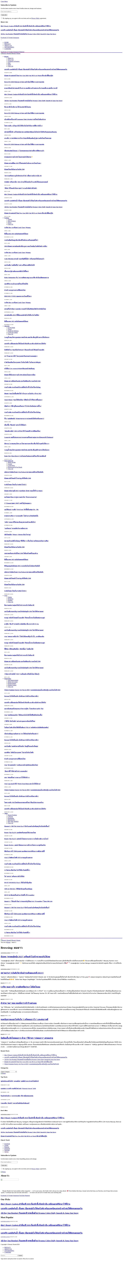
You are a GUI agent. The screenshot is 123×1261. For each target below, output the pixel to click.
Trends (10, 219)
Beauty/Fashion (12, 815)
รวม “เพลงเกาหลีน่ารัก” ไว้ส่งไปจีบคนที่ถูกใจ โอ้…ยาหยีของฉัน (24, 636)
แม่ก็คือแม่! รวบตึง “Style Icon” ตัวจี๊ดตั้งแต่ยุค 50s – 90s (21, 509)
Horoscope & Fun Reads (15, 467)
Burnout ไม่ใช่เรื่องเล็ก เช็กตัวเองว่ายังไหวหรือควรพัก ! (21, 696)
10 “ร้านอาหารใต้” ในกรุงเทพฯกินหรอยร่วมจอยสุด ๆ (20, 356)
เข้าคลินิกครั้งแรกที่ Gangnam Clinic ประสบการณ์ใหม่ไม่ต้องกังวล (25, 119)
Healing (10, 600)
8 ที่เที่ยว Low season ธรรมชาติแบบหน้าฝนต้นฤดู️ (19, 368)
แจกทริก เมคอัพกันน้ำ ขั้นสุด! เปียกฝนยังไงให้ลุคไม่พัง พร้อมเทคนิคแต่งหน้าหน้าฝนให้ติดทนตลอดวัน (30, 30)
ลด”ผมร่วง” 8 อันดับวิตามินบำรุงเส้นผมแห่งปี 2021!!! (22, 973)
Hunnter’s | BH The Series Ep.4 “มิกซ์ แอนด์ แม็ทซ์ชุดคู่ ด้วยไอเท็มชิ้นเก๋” (27, 826)
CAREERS (7, 49)
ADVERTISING (9, 47)
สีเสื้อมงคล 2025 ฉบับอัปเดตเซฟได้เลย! (16, 234)
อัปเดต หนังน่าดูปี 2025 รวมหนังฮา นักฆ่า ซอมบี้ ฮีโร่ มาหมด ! (23, 491)
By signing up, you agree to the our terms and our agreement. (24, 18)
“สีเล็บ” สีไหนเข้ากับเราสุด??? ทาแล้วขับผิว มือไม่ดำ (20, 188)
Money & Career (13, 682)
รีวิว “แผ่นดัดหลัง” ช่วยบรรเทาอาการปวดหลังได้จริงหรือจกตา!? (24, 418)
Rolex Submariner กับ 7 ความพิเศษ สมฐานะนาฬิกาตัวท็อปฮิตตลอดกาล (26, 277)
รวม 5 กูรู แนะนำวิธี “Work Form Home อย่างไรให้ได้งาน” (22, 783)
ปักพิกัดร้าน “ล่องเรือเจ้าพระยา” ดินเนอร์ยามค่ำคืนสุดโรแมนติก (24, 350)
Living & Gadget (13, 332)
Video (6, 813)
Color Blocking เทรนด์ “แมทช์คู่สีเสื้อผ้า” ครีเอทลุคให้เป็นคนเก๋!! (24, 259)
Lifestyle (6, 326)
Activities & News (5, 952)
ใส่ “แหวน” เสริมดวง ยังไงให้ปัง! (14, 876)
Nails (9, 64)
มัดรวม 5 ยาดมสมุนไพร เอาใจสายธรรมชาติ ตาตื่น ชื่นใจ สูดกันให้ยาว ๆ (26, 443)
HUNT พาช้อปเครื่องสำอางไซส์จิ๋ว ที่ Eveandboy (19, 895)
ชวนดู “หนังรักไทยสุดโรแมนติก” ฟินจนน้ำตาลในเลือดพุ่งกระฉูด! (24, 617)
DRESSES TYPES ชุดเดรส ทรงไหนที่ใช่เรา (18, 296)
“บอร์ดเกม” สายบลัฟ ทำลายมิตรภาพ (15, 528)
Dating (10, 597)
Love (5, 595)
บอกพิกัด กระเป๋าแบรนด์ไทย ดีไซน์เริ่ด (16, 284)
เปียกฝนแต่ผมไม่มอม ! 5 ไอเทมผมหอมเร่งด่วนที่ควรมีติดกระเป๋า (24, 150)
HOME (6, 42)
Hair (9, 63)
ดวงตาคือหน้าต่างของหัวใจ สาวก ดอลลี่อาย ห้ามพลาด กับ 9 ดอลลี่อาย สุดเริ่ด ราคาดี (30, 88)
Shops (9, 222)
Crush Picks (11, 465)
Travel (10, 329)
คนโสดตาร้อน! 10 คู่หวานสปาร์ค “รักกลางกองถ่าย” (20, 497)
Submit (20, 1255)
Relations (10, 599)
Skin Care (11, 60)
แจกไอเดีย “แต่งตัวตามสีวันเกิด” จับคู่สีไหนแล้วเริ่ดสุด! (21, 746)
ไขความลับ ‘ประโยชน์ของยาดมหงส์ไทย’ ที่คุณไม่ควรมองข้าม (23, 802)
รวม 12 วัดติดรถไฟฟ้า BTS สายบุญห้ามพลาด (18, 857)
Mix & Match (12, 221)
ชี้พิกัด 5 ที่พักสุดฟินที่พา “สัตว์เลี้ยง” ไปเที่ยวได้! (18, 649)
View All (10, 66)
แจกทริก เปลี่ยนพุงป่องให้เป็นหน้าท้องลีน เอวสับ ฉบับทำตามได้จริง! (25, 343)
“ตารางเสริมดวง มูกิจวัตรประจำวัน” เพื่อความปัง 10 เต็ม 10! (23, 175)
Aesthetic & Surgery (14, 61)
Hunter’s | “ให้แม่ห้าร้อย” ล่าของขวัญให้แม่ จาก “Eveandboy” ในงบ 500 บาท (28, 901)
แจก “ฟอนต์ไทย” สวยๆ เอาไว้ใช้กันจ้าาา (17, 777)
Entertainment (8, 460)
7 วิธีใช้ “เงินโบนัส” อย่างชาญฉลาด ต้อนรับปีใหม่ (19, 721)
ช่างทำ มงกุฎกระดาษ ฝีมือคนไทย (14, 290)
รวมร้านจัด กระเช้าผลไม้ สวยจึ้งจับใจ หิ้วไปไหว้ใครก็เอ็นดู (22, 387)
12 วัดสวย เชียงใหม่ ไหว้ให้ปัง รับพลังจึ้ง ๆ (17, 870)
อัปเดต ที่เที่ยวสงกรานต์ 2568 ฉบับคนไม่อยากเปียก (19, 375)
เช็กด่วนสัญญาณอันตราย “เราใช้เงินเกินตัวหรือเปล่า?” (21, 733)
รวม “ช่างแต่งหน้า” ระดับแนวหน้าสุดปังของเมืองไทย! (21, 765)
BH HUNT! (11, 820)
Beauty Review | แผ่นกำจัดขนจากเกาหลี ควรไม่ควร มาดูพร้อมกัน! (25, 845)
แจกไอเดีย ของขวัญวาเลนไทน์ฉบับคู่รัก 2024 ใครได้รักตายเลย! (23, 611)
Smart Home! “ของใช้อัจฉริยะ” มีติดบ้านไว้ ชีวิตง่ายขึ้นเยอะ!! (23, 400)
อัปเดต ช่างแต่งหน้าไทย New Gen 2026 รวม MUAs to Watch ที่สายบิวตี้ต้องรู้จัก (28, 75)
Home (8, 942)
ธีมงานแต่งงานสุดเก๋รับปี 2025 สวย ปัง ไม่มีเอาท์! (19, 605)
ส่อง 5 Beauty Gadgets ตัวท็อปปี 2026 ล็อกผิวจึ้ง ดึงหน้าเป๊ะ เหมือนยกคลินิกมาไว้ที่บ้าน (26, 26)
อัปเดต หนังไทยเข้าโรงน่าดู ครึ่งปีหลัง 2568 (17, 478)
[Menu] (1, 39)
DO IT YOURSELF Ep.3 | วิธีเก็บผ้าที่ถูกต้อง (18, 882)
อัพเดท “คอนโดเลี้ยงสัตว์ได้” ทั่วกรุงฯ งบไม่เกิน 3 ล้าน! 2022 (22, 393)
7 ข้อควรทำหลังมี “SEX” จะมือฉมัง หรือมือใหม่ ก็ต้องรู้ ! (22, 674)
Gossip (10, 464)
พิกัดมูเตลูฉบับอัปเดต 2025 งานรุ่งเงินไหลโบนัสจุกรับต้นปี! (22, 566)
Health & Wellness (13, 331)
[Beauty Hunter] (10, 53)
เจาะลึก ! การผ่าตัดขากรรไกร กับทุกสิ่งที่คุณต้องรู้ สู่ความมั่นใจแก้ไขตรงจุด (27, 138)
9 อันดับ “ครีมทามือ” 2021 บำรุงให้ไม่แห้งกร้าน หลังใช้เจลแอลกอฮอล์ (26, 182)
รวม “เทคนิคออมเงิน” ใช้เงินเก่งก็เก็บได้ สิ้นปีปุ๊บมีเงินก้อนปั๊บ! (23, 715)
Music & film (11, 462)
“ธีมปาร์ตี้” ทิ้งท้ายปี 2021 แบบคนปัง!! (15, 771)
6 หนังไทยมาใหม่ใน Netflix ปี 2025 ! (15, 484)
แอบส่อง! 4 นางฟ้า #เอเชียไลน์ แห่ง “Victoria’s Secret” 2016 (18, 1088)
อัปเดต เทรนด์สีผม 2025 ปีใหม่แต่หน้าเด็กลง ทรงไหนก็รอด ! (22, 163)
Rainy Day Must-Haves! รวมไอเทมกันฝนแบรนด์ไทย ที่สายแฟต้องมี (25, 456)
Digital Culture (12, 685)
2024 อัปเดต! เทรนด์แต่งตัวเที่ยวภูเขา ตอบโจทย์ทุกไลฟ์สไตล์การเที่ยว (25, 246)
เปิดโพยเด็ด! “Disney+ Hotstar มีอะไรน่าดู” (17, 534)
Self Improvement (13, 680)
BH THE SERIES (13, 821)
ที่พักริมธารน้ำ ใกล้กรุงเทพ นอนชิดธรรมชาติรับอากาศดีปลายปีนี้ (24, 851)
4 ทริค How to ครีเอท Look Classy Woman (17, 227)
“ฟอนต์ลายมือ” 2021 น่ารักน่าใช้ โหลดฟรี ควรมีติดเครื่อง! (22, 431)
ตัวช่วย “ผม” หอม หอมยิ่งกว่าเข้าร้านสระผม (19, 1003)
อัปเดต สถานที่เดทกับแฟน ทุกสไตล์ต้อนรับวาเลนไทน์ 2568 (22, 381)
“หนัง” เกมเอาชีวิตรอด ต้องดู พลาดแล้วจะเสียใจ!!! (20, 522)
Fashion (6, 218)
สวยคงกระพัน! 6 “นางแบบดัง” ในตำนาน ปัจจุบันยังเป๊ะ (21, 516)
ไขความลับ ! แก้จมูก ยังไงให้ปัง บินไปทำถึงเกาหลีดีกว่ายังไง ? (23, 125)
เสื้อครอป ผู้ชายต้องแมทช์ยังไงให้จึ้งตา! (16, 271)
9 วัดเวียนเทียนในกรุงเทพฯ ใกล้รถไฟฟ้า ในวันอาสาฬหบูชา (22, 362)
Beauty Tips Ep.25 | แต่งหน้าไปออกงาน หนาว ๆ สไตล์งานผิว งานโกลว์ (26, 839)
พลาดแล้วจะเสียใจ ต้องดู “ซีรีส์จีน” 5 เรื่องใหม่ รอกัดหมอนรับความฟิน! (26, 541)
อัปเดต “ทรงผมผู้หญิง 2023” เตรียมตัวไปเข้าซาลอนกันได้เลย (25, 957)
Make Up (10, 58)
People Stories (12, 683)
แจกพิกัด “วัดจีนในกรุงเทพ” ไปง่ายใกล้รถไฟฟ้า (19, 752)
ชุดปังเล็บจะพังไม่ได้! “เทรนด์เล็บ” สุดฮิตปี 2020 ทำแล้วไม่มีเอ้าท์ (20, 1081)
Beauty (6, 56)
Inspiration (7, 678)
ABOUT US (8, 45)
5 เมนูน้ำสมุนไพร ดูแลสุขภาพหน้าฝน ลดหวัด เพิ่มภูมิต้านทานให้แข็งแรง (26, 337)
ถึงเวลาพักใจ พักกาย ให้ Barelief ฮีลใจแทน (17, 107)
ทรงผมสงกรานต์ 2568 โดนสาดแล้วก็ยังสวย (17, 157)
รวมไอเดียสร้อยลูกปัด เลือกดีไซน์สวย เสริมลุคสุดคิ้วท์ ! (21, 240)
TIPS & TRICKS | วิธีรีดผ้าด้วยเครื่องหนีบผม (18, 889)
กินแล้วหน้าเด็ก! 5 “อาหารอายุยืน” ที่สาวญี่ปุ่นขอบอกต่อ (17, 1096)
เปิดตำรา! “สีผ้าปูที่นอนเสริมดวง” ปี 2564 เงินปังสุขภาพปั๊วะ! (22, 406)
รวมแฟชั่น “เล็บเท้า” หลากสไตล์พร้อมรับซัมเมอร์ (15, 1103)
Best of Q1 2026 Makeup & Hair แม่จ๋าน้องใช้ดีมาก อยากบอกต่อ (24, 82)
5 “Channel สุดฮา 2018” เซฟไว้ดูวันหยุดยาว (17, 503)
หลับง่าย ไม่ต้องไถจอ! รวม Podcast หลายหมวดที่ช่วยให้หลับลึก (23, 472)
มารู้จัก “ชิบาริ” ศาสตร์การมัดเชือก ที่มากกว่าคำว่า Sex (21, 624)
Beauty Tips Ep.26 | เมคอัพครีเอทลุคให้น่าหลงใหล (20, 832)
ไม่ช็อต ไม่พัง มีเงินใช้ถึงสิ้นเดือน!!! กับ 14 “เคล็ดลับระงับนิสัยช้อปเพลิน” (26, 727)
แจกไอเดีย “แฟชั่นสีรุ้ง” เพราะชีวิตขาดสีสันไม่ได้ (19, 265)
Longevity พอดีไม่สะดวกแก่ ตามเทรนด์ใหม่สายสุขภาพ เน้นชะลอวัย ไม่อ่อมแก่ (28, 437)
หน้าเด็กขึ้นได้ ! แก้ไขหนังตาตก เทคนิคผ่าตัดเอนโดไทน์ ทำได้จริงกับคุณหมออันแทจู (30, 132)
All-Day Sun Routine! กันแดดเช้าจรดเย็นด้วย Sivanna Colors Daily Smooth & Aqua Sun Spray (28, 34)
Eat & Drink (11, 327)
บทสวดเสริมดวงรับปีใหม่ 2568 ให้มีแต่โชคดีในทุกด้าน (21, 553)
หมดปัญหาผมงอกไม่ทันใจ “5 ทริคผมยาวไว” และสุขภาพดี (24, 1019)
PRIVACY (7, 44)
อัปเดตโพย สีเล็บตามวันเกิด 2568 (14, 169)
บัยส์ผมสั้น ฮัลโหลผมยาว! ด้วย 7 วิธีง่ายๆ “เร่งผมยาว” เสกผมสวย (27, 1038)
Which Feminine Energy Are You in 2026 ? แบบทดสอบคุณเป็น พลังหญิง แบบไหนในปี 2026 (32, 690)
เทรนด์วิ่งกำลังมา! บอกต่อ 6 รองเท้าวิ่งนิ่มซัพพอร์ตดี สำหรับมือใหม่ (25, 309)
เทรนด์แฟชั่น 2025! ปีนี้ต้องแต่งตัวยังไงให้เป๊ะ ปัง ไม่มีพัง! (21, 315)
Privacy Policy (35, 18)
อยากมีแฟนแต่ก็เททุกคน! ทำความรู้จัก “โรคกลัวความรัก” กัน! (23, 708)
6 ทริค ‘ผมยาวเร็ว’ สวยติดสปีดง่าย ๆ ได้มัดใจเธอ (20, 987)
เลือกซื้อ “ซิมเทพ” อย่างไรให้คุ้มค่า (15, 425)
